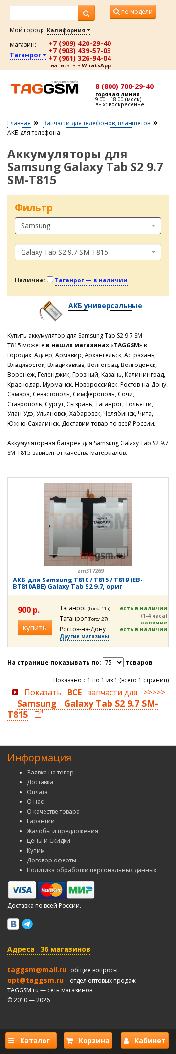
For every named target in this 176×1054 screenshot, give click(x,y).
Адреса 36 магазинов (48, 949)
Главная (19, 123)
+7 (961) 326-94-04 (79, 58)
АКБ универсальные (105, 305)
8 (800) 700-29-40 (124, 86)
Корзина (91, 1040)
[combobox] (88, 225)
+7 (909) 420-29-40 (79, 43)
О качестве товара (53, 811)
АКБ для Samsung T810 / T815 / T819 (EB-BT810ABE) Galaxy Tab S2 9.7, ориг (78, 583)
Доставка (40, 782)
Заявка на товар (50, 772)
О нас (35, 801)
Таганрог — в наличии (91, 280)
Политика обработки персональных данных (91, 870)
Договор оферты (51, 860)
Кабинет (147, 1040)
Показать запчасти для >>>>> (86, 703)
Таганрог (26, 54)
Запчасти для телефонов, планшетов (96, 123)
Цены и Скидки (48, 841)
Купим (36, 850)
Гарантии (41, 821)
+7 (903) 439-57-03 (79, 50)
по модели (136, 11)
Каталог (34, 1040)
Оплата (37, 792)
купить (35, 627)
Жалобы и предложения (62, 831)
